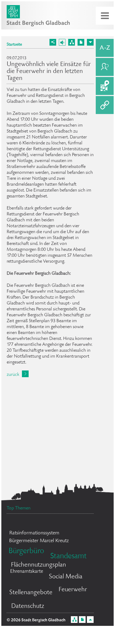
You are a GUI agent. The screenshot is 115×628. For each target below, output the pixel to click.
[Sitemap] (71, 42)
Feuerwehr (73, 589)
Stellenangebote (30, 592)
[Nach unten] (90, 42)
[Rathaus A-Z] (105, 48)
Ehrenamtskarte (26, 571)
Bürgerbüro (26, 552)
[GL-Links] (105, 105)
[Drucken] (81, 42)
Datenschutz (27, 606)
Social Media (65, 577)
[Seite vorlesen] (62, 42)
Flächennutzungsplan (38, 565)
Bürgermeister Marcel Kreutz (39, 541)
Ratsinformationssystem (34, 533)
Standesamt (68, 557)
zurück (13, 374)
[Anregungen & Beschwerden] (105, 67)
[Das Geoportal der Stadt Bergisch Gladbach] (105, 86)
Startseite (14, 45)
